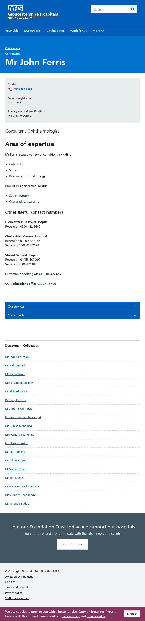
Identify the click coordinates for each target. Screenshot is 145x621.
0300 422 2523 (23, 89)
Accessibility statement (19, 576)
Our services (12, 48)
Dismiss (132, 614)
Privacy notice (13, 593)
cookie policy (71, 616)
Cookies (10, 582)
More (98, 32)
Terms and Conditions (18, 587)
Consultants (12, 53)
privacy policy (96, 616)
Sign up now (73, 544)
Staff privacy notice (17, 598)
